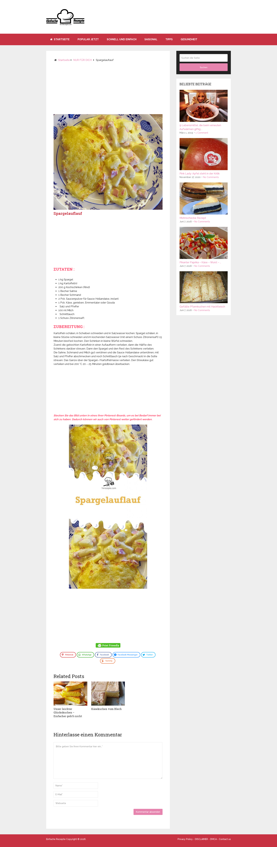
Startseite (61, 39)
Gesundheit (189, 39)
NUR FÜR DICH (82, 60)
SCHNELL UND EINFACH (121, 39)
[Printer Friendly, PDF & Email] (108, 646)
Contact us (225, 839)
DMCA (213, 839)
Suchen (203, 67)
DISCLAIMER (201, 839)
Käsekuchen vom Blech (106, 709)
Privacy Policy (185, 839)
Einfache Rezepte (56, 839)
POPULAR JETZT (88, 39)
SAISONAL (150, 39)
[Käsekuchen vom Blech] (108, 694)
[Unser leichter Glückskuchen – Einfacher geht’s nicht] (70, 694)
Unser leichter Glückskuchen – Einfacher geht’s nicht (68, 712)
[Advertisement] (108, 89)
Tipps (169, 39)
